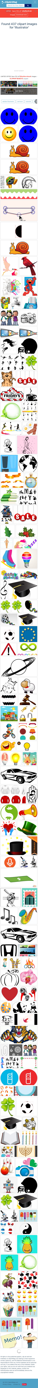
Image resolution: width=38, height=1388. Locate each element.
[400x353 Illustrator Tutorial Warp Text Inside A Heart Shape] (10, 994)
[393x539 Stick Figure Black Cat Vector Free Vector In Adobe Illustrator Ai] (29, 412)
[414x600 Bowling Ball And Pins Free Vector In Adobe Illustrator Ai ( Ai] (7, 1168)
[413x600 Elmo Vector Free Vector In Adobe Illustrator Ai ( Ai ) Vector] (30, 287)
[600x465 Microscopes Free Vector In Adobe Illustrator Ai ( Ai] (28, 862)
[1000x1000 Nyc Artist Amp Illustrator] (27, 446)
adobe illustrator (8, 101)
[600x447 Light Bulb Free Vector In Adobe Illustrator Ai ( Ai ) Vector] (11, 759)
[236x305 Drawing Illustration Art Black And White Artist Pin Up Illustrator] (8, 446)
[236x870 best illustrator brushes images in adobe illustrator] (2, 183)
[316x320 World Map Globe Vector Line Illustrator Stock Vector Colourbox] (28, 464)
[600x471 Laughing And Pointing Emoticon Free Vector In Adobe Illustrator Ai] (8, 746)
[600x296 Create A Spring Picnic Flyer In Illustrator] (25, 1092)
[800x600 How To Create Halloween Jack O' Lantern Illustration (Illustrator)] (9, 700)
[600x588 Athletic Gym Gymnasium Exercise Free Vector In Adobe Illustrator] (28, 497)
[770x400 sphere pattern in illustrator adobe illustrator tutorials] (19, 231)
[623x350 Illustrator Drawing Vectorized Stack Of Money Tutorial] (19, 878)
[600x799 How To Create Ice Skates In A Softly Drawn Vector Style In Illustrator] (8, 559)
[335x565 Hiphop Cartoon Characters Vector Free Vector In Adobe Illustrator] (7, 515)
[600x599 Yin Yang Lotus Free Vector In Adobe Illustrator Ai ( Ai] (9, 813)
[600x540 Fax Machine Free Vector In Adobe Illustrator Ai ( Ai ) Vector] (29, 303)
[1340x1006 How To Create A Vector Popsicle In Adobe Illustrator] (28, 1216)
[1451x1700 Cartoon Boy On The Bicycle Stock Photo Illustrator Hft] (9, 732)
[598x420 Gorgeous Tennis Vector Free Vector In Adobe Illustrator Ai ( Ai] (11, 429)
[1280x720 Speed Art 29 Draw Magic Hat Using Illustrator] (19, 846)
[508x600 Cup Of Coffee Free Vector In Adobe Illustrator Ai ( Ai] (30, 395)
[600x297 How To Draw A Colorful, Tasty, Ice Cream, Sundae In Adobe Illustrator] (25, 544)
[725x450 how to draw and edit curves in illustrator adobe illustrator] (19, 211)
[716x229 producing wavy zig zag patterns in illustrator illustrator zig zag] (19, 195)
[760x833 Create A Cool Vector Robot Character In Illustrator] (9, 1186)
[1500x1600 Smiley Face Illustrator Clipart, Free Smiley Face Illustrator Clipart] (9, 134)
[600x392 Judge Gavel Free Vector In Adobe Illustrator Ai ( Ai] (27, 700)
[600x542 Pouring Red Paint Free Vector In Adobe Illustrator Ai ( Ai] (28, 994)
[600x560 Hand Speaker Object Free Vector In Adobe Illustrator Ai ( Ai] (28, 812)
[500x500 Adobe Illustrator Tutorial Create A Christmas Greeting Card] (8, 532)
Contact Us (16, 1384)
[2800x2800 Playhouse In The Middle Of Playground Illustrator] (9, 714)
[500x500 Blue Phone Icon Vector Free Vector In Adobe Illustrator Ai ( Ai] (9, 1078)
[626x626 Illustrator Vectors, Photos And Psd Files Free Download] (11, 287)
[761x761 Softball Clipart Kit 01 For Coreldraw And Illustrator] (11, 898)
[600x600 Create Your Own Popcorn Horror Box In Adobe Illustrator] (8, 1310)
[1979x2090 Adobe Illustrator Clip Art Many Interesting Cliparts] (9, 686)
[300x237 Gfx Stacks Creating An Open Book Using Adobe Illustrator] (10, 1138)
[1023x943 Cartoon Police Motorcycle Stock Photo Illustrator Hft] (8, 1297)
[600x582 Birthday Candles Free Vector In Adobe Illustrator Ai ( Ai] (29, 1138)
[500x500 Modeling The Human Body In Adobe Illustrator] (6, 544)
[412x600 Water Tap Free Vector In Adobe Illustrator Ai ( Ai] (16, 304)
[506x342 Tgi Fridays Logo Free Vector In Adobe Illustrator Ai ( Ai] (12, 395)
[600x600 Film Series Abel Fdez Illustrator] (28, 318)
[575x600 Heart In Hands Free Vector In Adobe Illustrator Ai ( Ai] (8, 829)
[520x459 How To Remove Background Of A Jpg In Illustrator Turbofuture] (9, 650)
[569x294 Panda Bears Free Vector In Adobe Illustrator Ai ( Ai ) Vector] (24, 1008)
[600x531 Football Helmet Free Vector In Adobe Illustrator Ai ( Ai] (27, 346)
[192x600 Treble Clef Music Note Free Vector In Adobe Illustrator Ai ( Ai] (4, 590)
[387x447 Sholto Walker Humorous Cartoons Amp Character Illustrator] (15, 963)
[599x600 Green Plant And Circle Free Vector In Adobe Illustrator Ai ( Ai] (11, 412)
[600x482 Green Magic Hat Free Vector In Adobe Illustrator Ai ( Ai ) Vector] (27, 829)
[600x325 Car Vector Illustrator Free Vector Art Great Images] (19, 776)
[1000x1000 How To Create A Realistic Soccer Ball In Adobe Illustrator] (9, 635)
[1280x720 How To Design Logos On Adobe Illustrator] (25, 1020)
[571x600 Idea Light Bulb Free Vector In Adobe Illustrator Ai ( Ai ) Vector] (27, 559)
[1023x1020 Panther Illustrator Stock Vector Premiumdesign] (7, 1020)
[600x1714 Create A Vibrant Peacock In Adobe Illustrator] (3, 1063)
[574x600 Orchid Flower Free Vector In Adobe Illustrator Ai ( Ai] (28, 978)
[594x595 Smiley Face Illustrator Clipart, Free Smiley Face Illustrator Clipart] (9, 117)
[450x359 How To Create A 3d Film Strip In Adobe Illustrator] (9, 620)
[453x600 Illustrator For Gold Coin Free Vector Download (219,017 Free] (31, 481)
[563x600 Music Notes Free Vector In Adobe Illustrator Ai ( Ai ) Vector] (9, 917)
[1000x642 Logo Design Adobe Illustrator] (10, 575)
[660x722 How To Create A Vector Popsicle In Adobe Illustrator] (30, 1325)
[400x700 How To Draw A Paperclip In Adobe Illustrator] (4, 1051)
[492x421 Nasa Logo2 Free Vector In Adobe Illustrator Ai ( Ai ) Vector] (9, 951)
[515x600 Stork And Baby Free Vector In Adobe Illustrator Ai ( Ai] (9, 267)
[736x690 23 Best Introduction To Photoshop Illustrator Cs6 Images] (27, 686)
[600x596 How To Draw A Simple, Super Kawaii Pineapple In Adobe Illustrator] (27, 1245)
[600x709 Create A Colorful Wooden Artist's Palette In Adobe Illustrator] (6, 1008)
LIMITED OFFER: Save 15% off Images (18, 76)
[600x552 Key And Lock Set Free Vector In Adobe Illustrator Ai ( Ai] (28, 714)
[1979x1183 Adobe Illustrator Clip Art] (19, 667)
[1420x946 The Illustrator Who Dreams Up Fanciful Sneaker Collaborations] (28, 575)
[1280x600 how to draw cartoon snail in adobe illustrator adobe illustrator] (19, 168)
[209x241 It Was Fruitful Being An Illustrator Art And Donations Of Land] (9, 1280)
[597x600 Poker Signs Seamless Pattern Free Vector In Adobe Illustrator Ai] (27, 1280)
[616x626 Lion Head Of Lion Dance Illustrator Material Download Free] (29, 759)
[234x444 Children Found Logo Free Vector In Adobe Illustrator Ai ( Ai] (32, 795)
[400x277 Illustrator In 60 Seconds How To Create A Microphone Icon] (10, 862)
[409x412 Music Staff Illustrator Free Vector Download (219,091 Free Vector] (28, 917)
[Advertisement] (19, 50)
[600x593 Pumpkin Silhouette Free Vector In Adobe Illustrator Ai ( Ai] (10, 978)
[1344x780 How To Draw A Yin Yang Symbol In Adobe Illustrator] (26, 1229)
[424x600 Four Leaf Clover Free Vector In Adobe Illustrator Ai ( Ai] (31, 363)
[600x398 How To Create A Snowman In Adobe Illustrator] (26, 532)
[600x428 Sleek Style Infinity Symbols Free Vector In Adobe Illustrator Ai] (27, 650)
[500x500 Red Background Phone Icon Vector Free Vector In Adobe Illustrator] (28, 1078)
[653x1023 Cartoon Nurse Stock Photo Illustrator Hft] (5, 963)
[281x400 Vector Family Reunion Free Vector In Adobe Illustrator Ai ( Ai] (5, 303)
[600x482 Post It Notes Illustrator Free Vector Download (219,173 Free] (11, 1341)
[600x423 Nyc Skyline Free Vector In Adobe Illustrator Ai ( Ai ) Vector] (27, 951)
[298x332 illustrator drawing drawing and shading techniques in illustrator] (11, 183)
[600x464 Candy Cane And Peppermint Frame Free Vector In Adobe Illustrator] (28, 1063)
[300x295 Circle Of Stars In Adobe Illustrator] (28, 635)
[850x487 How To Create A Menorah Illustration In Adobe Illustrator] (26, 1152)
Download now (21, 15)
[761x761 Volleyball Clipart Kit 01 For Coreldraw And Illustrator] (30, 1124)
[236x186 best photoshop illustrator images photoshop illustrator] (28, 183)
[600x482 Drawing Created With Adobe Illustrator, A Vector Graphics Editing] (29, 963)
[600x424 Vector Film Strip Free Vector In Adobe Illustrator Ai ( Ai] (9, 333)
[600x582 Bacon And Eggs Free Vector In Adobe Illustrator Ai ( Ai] (29, 429)
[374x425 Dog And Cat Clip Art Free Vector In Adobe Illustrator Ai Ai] (8, 379)
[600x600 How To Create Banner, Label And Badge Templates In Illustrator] (27, 731)
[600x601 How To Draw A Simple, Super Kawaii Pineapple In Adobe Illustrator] (9, 1263)
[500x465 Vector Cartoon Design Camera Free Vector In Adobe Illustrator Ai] (26, 1168)
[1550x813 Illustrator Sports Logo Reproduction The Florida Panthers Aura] (19, 1035)
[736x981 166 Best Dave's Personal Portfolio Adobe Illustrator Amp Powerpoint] (29, 898)
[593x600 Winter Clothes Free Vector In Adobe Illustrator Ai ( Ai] (7, 1229)
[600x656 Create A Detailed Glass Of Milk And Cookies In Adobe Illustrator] (9, 464)
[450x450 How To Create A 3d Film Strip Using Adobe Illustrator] (30, 607)
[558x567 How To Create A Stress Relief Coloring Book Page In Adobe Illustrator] (15, 1051)
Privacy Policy (7, 1384)
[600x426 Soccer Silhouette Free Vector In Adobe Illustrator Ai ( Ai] (12, 363)
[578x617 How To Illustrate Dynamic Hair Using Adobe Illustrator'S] (9, 346)
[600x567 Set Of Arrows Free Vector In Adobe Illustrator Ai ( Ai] (7, 1092)
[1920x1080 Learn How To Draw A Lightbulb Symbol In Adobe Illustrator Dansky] (27, 746)
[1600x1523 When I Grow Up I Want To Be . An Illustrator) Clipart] (10, 318)
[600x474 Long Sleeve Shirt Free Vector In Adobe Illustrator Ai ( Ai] (13, 795)
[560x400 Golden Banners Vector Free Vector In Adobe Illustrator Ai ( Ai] (12, 481)
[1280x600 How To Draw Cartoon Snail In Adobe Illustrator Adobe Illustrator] (19, 151)
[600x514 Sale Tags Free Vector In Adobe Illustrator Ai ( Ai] (27, 379)
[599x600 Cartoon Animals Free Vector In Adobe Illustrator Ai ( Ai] (7, 1152)
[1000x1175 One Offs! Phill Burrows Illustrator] (30, 1341)
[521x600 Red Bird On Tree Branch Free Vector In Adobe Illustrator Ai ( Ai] (28, 267)
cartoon (20, 101)
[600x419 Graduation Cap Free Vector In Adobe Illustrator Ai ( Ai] (22, 590)
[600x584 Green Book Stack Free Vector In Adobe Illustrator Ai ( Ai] (9, 497)
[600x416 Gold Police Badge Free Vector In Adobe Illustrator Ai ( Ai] (27, 1297)
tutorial (28, 101)
